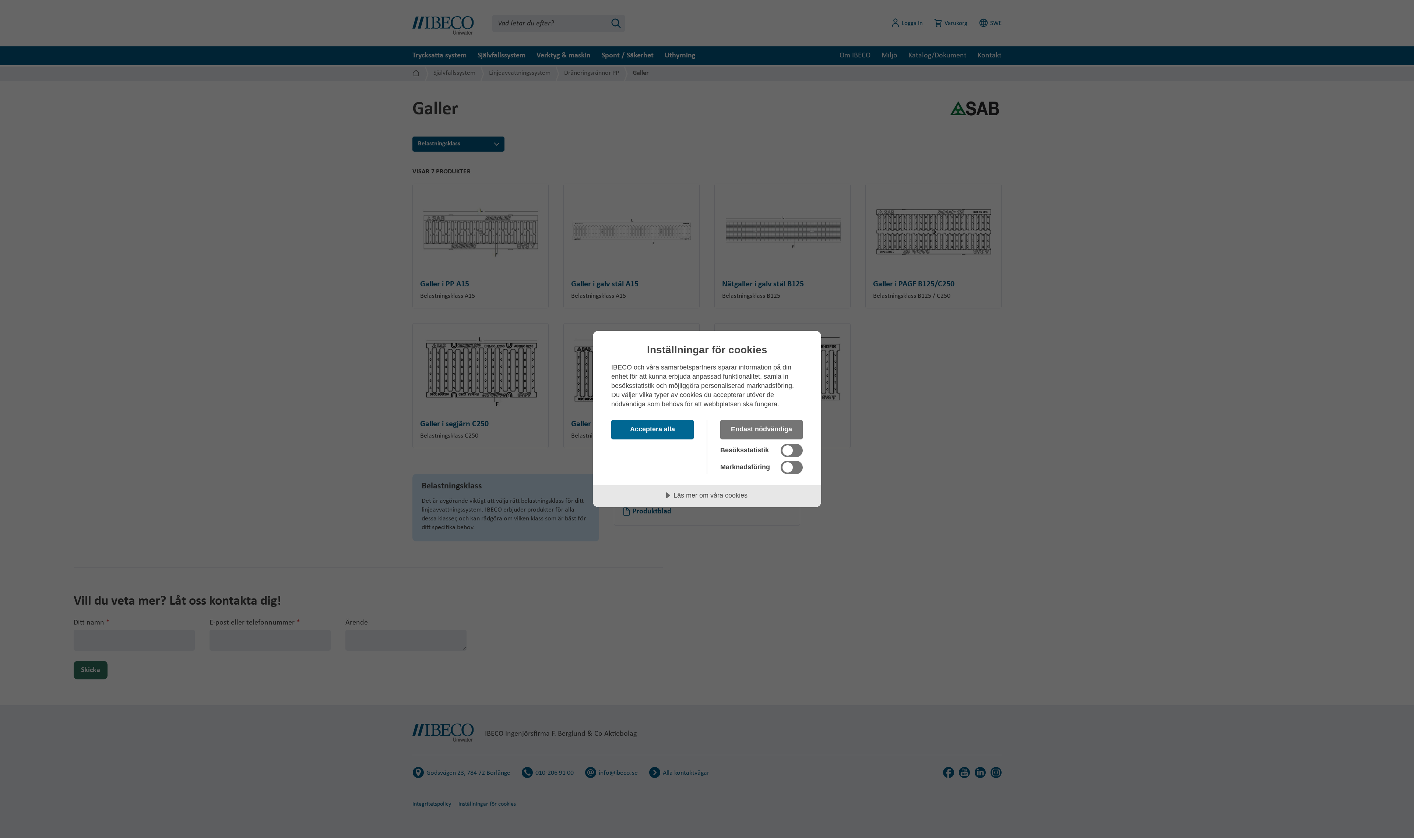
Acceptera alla (652, 429)
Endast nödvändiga (761, 429)
